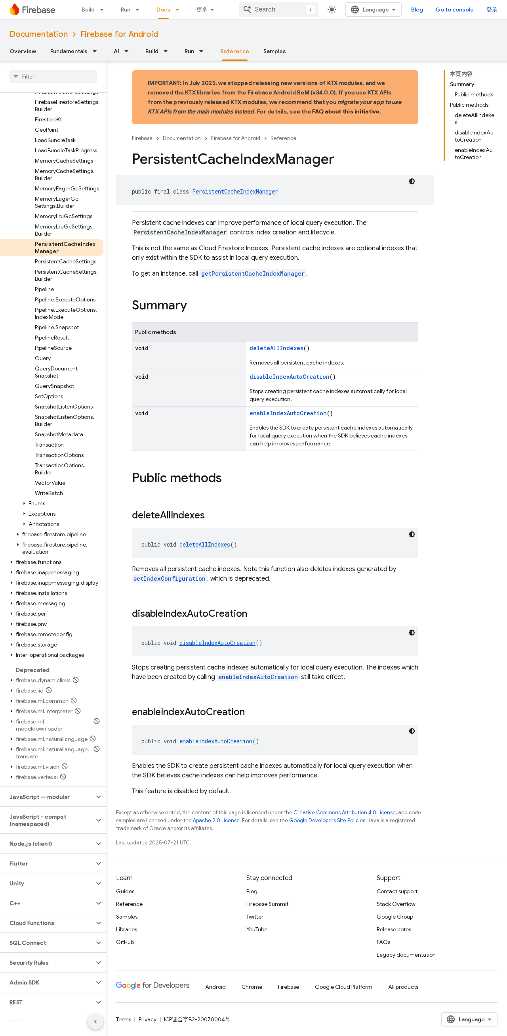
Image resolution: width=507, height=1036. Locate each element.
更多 (202, 9)
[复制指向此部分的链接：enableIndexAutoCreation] (253, 713)
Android (215, 986)
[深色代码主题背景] (412, 181)
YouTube (256, 929)
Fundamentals (69, 51)
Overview (23, 51)
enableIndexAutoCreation (288, 413)
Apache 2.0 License (216, 820)
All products (403, 986)
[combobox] (278, 9)
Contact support (397, 891)
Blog (417, 9)
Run (125, 9)
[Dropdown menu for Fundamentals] (97, 51)
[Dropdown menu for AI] (128, 51)
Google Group (395, 916)
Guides (125, 891)
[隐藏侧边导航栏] (95, 1022)
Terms (123, 1019)
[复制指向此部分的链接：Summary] (195, 306)
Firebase (142, 138)
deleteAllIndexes (276, 348)
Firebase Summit (267, 903)
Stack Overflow (396, 903)
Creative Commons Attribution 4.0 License (345, 812)
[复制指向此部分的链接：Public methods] (230, 478)
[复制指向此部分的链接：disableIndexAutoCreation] (255, 614)
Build (88, 9)
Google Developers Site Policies (327, 820)
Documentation (39, 34)
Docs (163, 9)
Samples (274, 51)
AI (116, 51)
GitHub (125, 942)
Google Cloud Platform (343, 986)
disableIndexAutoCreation (290, 376)
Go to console (455, 9)
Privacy (147, 1019)
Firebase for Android (119, 34)
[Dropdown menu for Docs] (179, 9)
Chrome (252, 986)
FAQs (383, 942)
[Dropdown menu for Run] (139, 9)
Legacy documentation (406, 954)
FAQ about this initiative (345, 111)
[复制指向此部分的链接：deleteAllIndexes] (213, 516)
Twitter (254, 916)
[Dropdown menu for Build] (104, 9)
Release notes (394, 929)
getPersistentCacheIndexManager (253, 273)
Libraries (126, 929)
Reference (234, 51)
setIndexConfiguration (169, 578)
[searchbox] (53, 76)
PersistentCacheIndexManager (235, 191)
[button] (51, 503)
